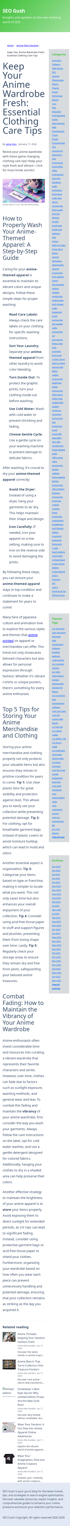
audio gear (57, 198)
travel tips (56, 501)
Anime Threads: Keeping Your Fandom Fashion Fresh (31, 1338)
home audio (57, 210)
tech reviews (57, 304)
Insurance (56, 60)
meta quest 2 (58, 676)
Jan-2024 (56, 874)
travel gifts (57, 434)
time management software (58, 703)
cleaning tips (57, 300)
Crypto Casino (58, 359)
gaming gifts (57, 367)
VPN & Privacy (58, 595)
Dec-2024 (56, 965)
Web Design (57, 68)
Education (56, 111)
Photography (58, 80)
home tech (57, 544)
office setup (57, 457)
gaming (55, 257)
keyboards (57, 540)
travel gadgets (58, 449)
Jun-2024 (56, 882)
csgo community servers (57, 809)
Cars (54, 103)
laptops (55, 288)
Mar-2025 (56, 980)
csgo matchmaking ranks (58, 797)
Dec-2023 (56, 890)
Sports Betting (58, 552)
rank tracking (58, 660)
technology (57, 194)
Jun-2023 (56, 878)
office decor (57, 394)
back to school (58, 363)
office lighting (58, 489)
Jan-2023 (56, 933)
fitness (55, 253)
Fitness (55, 84)
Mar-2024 (56, 925)
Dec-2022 (56, 957)
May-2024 (56, 937)
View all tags (58, 837)
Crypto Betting (58, 571)
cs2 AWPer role (59, 738)
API (53, 583)
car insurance (58, 628)
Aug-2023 (56, 921)
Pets (54, 107)
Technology (57, 96)
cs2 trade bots (58, 750)
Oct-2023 (56, 953)
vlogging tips (57, 445)
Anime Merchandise (27, 45)
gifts (54, 237)
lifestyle (55, 217)
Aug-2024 (56, 894)
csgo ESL (56, 715)
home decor (57, 249)
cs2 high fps (57, 727)
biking (54, 371)
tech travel (57, 355)
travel (54, 430)
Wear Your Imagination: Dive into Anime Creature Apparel (31, 1461)
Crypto (55, 548)
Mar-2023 (56, 909)
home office (57, 166)
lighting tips (57, 398)
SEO (54, 72)
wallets (55, 532)
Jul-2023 (55, 913)
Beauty (55, 99)
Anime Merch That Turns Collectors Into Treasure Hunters (30, 1365)
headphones (57, 524)
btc (53, 825)
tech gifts (56, 442)
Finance (55, 88)
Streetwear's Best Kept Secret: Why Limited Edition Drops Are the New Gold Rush (31, 1397)
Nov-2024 (56, 886)
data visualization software (57, 644)
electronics (57, 155)
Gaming (55, 76)
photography (58, 265)
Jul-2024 (55, 906)
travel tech (57, 536)
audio (54, 453)
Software (56, 64)
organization (57, 520)
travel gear (57, 225)
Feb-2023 (56, 917)
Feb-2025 (56, 968)
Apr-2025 (56, 976)
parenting (56, 351)
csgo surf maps (59, 711)
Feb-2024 (56, 902)
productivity (57, 296)
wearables (57, 438)
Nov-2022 (56, 961)
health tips (57, 383)
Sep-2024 (56, 898)
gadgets (55, 292)
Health (55, 139)
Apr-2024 (56, 866)
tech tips (56, 213)
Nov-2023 (56, 941)
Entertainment (58, 115)
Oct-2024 (56, 870)
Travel (55, 135)
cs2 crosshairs (58, 695)
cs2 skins (56, 672)
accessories (57, 151)
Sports (55, 92)
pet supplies (57, 324)
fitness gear (57, 343)
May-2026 (56, 972)
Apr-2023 (56, 929)
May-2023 (56, 945)
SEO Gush (14, 10)
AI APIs (55, 221)
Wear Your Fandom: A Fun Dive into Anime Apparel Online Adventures (31, 1430)
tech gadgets (58, 276)
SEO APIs (56, 178)
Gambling (56, 182)
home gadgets (58, 477)
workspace (57, 261)
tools (54, 347)
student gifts (57, 402)
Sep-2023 (56, 949)
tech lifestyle (57, 528)
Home (10, 45)
